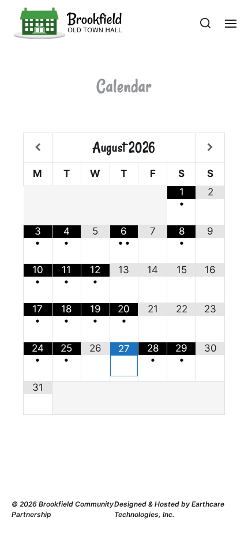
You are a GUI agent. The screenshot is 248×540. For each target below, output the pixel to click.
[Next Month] (210, 147)
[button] (205, 23)
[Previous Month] (38, 147)
